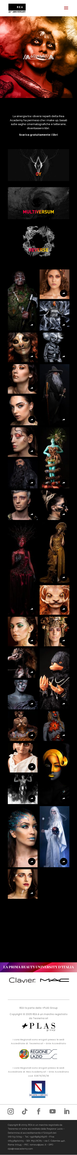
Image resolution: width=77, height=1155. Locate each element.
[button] (23, 300)
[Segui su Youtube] (52, 1111)
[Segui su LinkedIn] (66, 1111)
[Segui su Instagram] (11, 1111)
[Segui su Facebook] (38, 1111)
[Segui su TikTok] (24, 1111)
